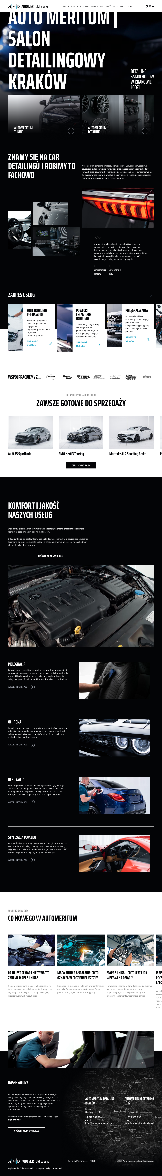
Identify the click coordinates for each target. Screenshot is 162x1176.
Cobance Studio (27, 1168)
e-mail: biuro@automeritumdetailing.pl (100, 1122)
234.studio (58, 1168)
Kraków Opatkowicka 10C (93, 1111)
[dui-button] (63, 6)
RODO (93, 1161)
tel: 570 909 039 (133, 1117)
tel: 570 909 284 (93, 1117)
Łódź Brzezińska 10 (131, 1111)
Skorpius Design (44, 1168)
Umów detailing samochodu (50, 556)
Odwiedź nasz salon (81, 465)
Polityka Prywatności (78, 1161)
